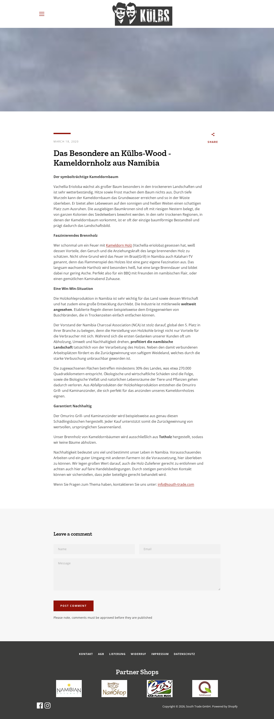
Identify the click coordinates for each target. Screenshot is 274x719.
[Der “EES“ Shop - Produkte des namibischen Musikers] (160, 696)
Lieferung (117, 654)
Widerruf (138, 654)
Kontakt (86, 654)
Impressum (160, 654)
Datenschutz (184, 654)
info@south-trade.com (176, 484)
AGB (101, 654)
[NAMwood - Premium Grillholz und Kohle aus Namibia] (205, 696)
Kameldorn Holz (119, 245)
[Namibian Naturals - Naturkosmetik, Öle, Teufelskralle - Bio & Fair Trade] (69, 696)
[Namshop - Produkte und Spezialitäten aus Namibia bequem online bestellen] (114, 696)
